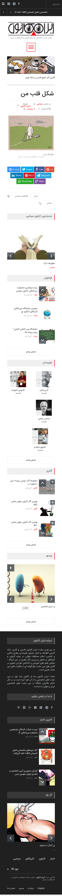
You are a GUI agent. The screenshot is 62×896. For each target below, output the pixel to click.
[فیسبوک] (18, 3)
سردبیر (21, 888)
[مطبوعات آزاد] (31, 242)
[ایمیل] (8, 3)
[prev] (10, 70)
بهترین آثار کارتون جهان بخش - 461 (23, 523)
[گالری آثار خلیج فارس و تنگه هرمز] (31, 65)
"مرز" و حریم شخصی (50, 606)
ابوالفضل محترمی (21, 196)
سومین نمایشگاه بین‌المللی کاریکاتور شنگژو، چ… (25, 310)
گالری (35, 488)
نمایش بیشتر (31, 351)
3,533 (25, 608)
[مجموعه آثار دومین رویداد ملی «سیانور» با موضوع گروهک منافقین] (47, 487)
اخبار (35, 736)
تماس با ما (11, 888)
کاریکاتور (29, 859)
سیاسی (40, 104)
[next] (51, 70)
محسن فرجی (44, 419)
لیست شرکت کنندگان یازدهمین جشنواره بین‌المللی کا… (23, 731)
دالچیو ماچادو (40, 447)
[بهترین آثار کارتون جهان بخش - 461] (47, 529)
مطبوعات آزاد (49, 263)
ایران (35, 196)
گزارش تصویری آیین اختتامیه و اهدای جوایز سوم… (36, 12)
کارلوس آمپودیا (18, 390)
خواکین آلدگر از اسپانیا (50, 845)
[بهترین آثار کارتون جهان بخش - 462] (47, 508)
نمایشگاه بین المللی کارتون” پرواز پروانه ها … (25, 330)
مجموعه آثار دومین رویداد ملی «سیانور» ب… (23, 482)
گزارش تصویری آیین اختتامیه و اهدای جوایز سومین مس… (23, 772)
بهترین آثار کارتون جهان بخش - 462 (23, 503)
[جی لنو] (33, 822)
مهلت (35, 295)
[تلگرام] (15, 4)
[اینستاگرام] (3, 3)
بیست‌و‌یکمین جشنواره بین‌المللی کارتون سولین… (26, 289)
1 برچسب (31, 109)
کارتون (42, 859)
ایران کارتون (25, 106)
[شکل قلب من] (31, 133)
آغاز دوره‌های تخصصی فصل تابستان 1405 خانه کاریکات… (24, 751)
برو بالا (14, 869)
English (41, 888)
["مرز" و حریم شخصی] (33, 583)
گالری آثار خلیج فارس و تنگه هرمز (40, 78)
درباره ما (31, 888)
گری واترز (44, 390)
